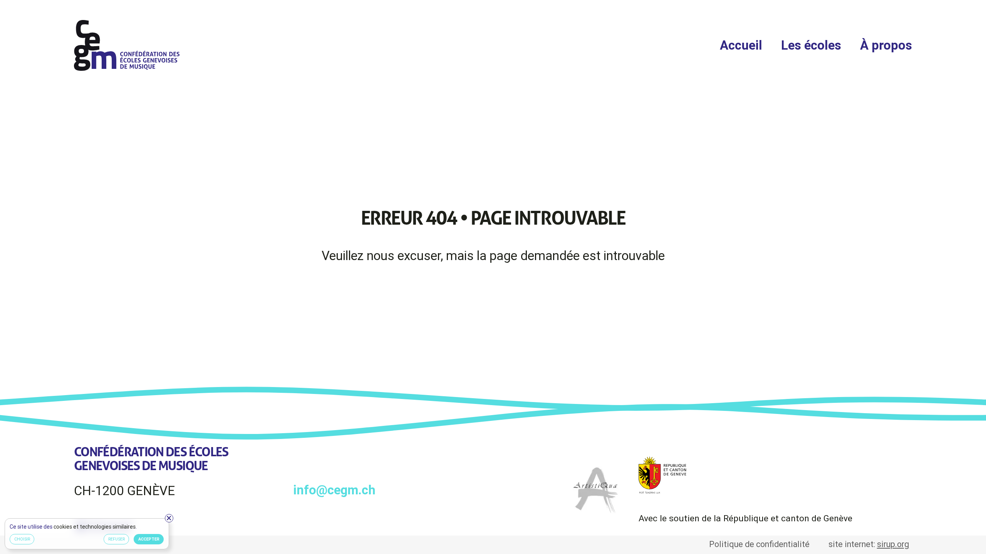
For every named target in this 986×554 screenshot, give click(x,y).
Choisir (22, 539)
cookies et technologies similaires (95, 526)
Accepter (148, 539)
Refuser (116, 539)
